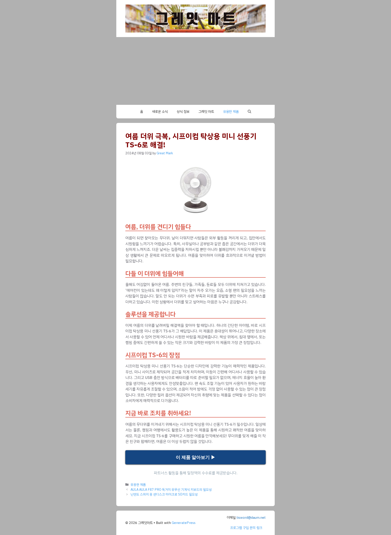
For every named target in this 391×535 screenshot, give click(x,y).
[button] (249, 111)
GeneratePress (184, 522)
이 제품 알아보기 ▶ (195, 457)
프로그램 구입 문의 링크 (246, 527)
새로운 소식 (160, 111)
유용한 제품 (231, 111)
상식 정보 (183, 111)
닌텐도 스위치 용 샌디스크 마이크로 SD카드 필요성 (164, 494)
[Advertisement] (195, 71)
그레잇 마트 (206, 111)
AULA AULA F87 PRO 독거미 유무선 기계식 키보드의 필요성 (171, 489)
